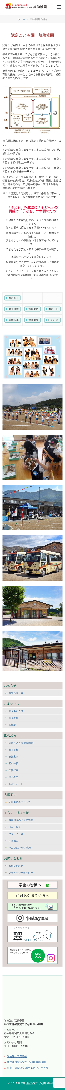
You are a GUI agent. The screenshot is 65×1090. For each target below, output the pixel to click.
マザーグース (16, 833)
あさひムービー (17, 784)
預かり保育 (15, 827)
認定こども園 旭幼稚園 (21, 742)
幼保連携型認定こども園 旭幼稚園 (26, 1062)
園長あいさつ (16, 710)
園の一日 (13, 763)
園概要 (12, 724)
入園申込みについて (19, 802)
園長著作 (13, 717)
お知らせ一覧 (16, 693)
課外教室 (13, 777)
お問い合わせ (16, 865)
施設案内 (13, 756)
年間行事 (13, 770)
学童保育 (13, 840)
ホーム (21, 19)
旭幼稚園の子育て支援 (21, 820)
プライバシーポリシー (21, 872)
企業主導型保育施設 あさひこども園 (27, 1067)
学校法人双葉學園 (17, 1056)
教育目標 (13, 749)
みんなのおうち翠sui (20, 847)
